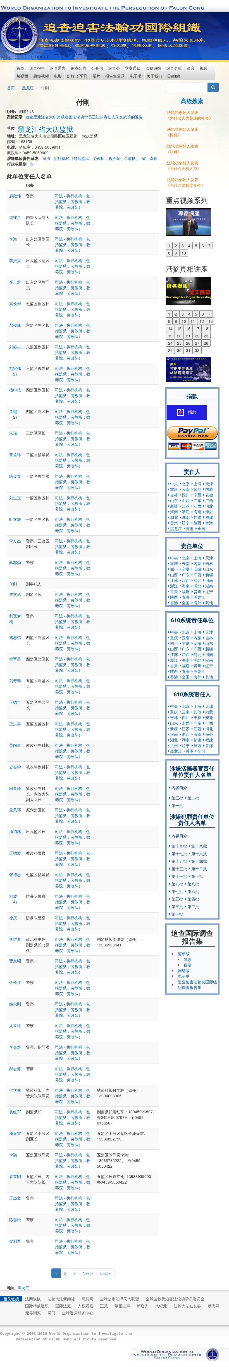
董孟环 (15, 454)
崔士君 (15, 282)
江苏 (186, 506)
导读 (188, 959)
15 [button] (179, 328)
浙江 (186, 511)
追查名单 (174, 68)
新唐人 (143, 1305)
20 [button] (179, 336)
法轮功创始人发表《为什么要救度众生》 (185, 182)
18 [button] (206, 328)
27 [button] (197, 343)
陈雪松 (15, 1219)
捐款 (192, 412)
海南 (197, 511)
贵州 (174, 523)
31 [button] (188, 350)
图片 (96, 76)
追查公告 (78, 68)
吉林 (174, 495)
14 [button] (170, 328)
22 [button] (197, 336)
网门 (51, 1312)
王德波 (15, 853)
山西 (186, 500)
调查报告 (37, 68)
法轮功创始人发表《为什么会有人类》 (183, 165)
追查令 (114, 68)
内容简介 (179, 787)
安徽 (209, 495)
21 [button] (188, 336)
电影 (58, 76)
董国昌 (15, 745)
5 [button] (196, 245)
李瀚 (13, 1155)
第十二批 (199, 868)
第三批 (177, 798)
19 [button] (170, 336)
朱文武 (15, 594)
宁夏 (197, 495)
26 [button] (188, 343)
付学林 (15, 1090)
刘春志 (15, 346)
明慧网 (87, 1298)
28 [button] (206, 343)
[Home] (20, 35)
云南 (186, 489)
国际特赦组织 (37, 1305)
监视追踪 (153, 68)
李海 (13, 239)
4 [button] (189, 245)
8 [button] (169, 253)
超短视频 (41, 76)
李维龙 (15, 939)
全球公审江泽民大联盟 (119, 1298)
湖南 (186, 517)
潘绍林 (15, 831)
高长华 (15, 303)
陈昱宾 (15, 476)
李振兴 (15, 260)
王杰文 (15, 1198)
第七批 (177, 891)
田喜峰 (15, 788)
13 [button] (210, 321)
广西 (209, 500)
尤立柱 (15, 1025)
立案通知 (132, 68)
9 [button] (176, 253)
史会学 (15, 766)
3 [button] (183, 245)
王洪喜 (15, 723)
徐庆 (13, 917)
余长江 (15, 982)
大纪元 (161, 1305)
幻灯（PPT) (77, 76)
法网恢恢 (33, 1298)
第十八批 (199, 846)
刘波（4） (14, 898)
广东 (197, 500)
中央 (174, 483)
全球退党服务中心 (77, 1312)
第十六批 (199, 853)
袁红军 (15, 1111)
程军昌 (15, 659)
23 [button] (206, 336)
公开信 (97, 68)
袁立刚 (15, 1176)
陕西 (197, 523)
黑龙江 (28, 87)
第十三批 (179, 868)
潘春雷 (15, 1133)
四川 (186, 495)
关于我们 (154, 76)
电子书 (136, 76)
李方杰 (15, 540)
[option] (192, 221)
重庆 (174, 489)
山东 (174, 500)
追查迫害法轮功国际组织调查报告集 (197, 984)
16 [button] (188, 328)
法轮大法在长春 (187, 1305)
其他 (197, 489)
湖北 (174, 517)
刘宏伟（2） (15, 371)
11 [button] (192, 321)
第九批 (177, 884)
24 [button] (170, 343)
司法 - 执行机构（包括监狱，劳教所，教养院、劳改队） (91, 158)
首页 (20, 68)
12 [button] (201, 321)
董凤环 (15, 810)
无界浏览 (33, 1312)
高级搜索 (192, 101)
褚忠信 (15, 637)
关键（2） (14, 414)
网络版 (184, 970)
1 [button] (169, 245)
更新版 (184, 954)
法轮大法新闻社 (61, 1298)
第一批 (177, 805)
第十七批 (179, 853)
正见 (104, 1305)
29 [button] (170, 350)
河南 (174, 511)
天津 (209, 483)
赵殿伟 (15, 196)
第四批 (193, 899)
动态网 (214, 1305)
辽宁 (186, 523)
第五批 (177, 899)
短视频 (22, 76)
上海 (197, 483)
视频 (203, 68)
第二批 (193, 798)
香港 (190, 528)
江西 (197, 506)
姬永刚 (15, 1004)
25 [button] (179, 343)
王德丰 (15, 702)
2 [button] (176, 245)
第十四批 (199, 861)
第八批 (193, 884)
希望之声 (122, 1305)
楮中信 (15, 390)
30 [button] (179, 350)
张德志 (15, 874)
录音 (191, 68)
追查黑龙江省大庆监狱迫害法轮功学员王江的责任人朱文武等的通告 (84, 117)
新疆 (174, 506)
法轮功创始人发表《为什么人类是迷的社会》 (189, 115)
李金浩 (15, 1047)
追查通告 (58, 68)
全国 (201, 528)
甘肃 (197, 517)
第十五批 (179, 861)
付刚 (13, 584)
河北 (209, 506)
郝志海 (15, 1068)
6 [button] (203, 245)
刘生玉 (15, 497)
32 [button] (197, 350)
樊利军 (15, 1241)
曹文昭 (15, 961)
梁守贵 (15, 217)
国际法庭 (63, 1305)
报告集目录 (115, 76)
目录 (188, 965)
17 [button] (197, 328)
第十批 (197, 876)
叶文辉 (15, 519)
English (173, 76)
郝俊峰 (15, 325)
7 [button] (209, 245)
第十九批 (179, 846)
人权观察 (85, 1305)
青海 (209, 523)
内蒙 (209, 489)
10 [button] (184, 253)
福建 (209, 517)
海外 (209, 511)
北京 (186, 483)
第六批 (193, 891)
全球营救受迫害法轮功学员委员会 (175, 1298)
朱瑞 (13, 433)
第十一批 (179, 876)
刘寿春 (15, 680)
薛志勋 (15, 562)
